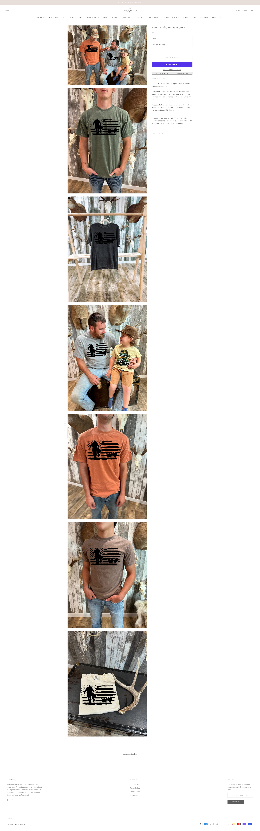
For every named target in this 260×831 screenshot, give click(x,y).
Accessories (204, 17)
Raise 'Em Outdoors (154, 17)
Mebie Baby (139, 17)
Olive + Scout (127, 17)
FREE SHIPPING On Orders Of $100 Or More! (130, 2)
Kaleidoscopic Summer (171, 17)
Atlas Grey (115, 17)
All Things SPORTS (93, 17)
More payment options (172, 69)
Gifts (194, 17)
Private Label (53, 17)
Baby (63, 17)
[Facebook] (156, 133)
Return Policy (135, 788)
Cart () (252, 10)
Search (245, 10)
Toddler (71, 17)
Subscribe (235, 802)
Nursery (185, 17)
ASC (221, 17)
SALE (214, 17)
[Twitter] (159, 133)
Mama (105, 17)
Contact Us (134, 784)
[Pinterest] (162, 133)
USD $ (7, 10)
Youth (80, 17)
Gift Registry (135, 795)
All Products (41, 17)
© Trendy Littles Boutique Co (16, 824)
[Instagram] (12, 800)
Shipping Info (135, 792)
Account (238, 10)
